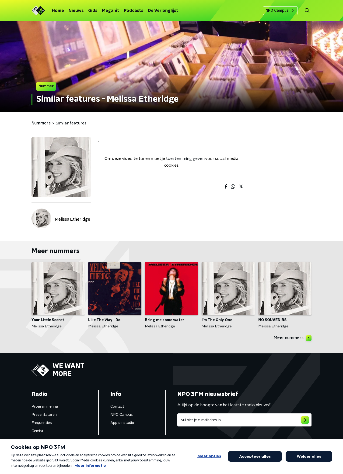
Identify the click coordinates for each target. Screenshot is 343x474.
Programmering (45, 406)
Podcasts (133, 11)
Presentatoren (44, 414)
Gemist (37, 431)
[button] (307, 10)
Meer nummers (289, 338)
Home (58, 11)
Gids (92, 11)
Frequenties (42, 423)
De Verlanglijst (163, 11)
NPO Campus (277, 10)
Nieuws (76, 11)
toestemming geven (185, 159)
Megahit (110, 11)
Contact (117, 406)
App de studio (122, 423)
